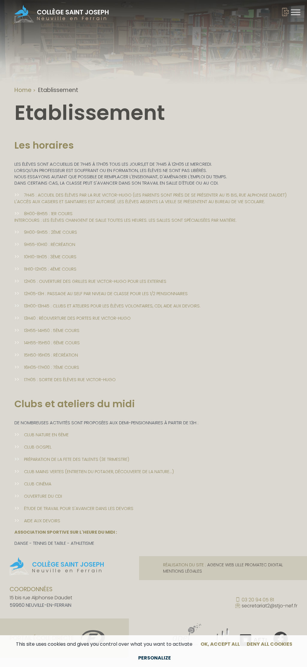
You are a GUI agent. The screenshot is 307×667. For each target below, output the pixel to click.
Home (22, 90)
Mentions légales (182, 571)
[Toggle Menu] (295, 12)
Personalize (154, 657)
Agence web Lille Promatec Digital (245, 565)
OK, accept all (220, 644)
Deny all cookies (269, 644)
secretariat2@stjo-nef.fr (269, 606)
